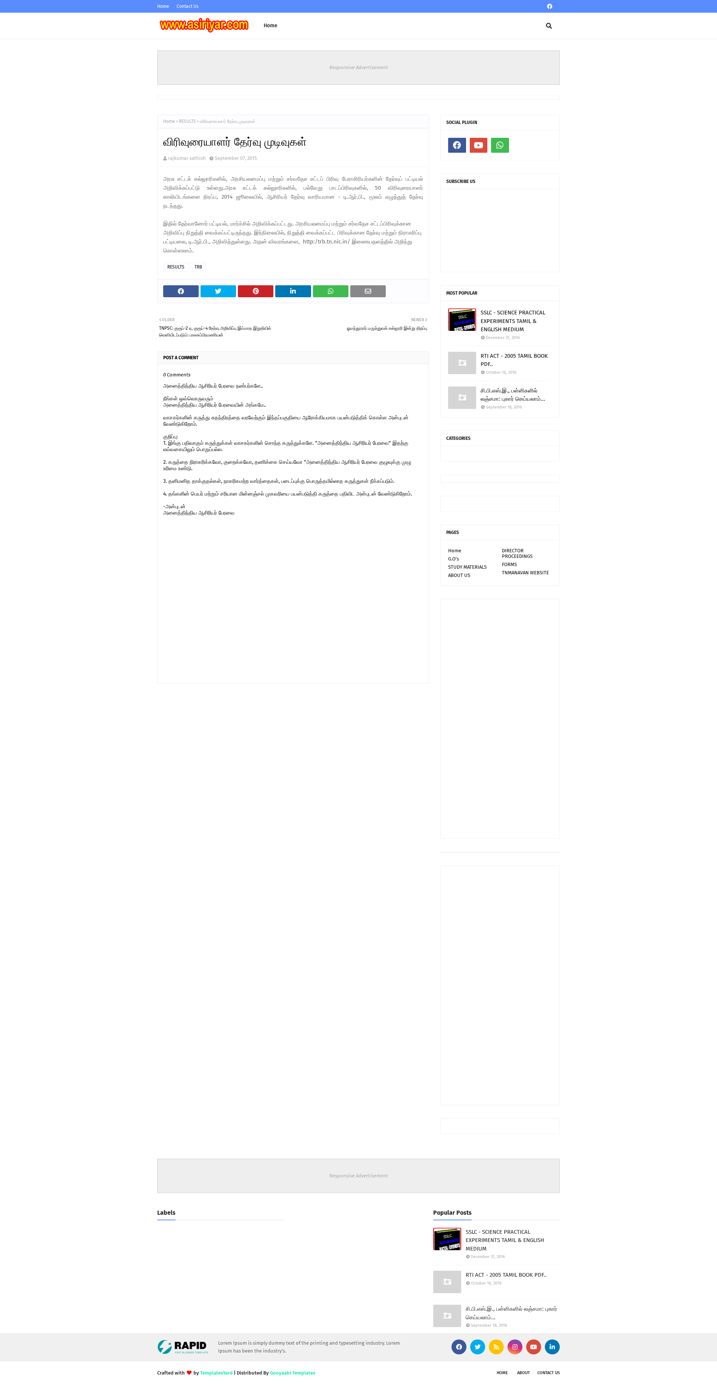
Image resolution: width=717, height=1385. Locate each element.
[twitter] (477, 1346)
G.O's (453, 559)
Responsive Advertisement (358, 67)
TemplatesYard (216, 1373)
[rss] (496, 1346)
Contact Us (188, 6)
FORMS (509, 564)
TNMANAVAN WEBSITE (525, 572)
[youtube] (479, 145)
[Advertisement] (500, 719)
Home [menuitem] (270, 25)
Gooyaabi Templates (292, 1373)
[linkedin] (552, 1346)
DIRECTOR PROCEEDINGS (517, 553)
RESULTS (187, 121)
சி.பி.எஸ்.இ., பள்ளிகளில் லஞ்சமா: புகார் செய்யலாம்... (513, 395)
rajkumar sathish (187, 158)
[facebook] (549, 6)
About (523, 1372)
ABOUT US (459, 575)
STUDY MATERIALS (467, 567)
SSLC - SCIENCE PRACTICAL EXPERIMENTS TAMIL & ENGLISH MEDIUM (513, 321)
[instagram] (515, 1346)
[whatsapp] (500, 145)
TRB (198, 267)
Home (163, 6)
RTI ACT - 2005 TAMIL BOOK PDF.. (514, 360)
